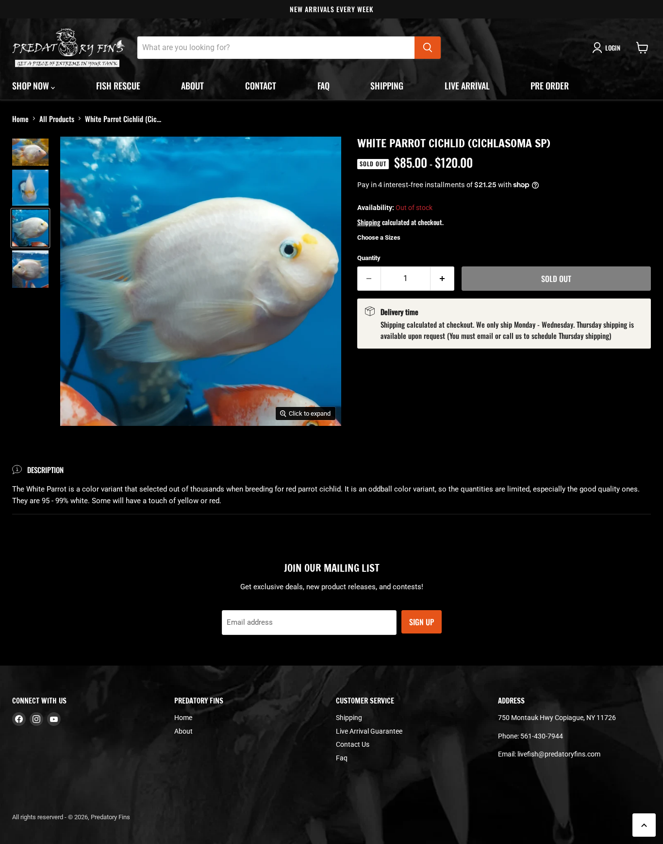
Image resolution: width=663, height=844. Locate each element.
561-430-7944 (541, 736)
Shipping (386, 85)
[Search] (427, 47)
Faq (323, 85)
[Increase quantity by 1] (442, 278)
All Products (56, 118)
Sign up (421, 622)
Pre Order (549, 85)
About (192, 85)
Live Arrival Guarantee (369, 731)
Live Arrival (467, 85)
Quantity (369, 258)
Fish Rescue (118, 85)
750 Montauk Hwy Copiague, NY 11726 (557, 717)
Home (20, 118)
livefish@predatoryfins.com (558, 754)
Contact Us (352, 744)
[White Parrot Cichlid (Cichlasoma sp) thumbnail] (30, 152)
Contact (260, 85)
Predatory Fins (110, 817)
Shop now (31, 85)
